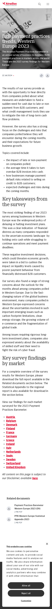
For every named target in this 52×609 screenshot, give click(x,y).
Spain (9, 455)
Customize (26, 601)
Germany (11, 436)
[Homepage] (9, 4)
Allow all (26, 586)
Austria (10, 417)
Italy (8, 448)
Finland (10, 428)
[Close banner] (47, 544)
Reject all (26, 593)
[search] (39, 4)
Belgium (11, 421)
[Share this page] (41, 75)
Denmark (11, 424)
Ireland (10, 444)
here (35, 478)
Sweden (11, 459)
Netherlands (13, 452)
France (10, 432)
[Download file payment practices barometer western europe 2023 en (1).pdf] (9, 508)
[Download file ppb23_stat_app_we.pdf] (9, 519)
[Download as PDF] (47, 75)
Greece (10, 440)
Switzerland (13, 463)
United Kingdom (16, 467)
